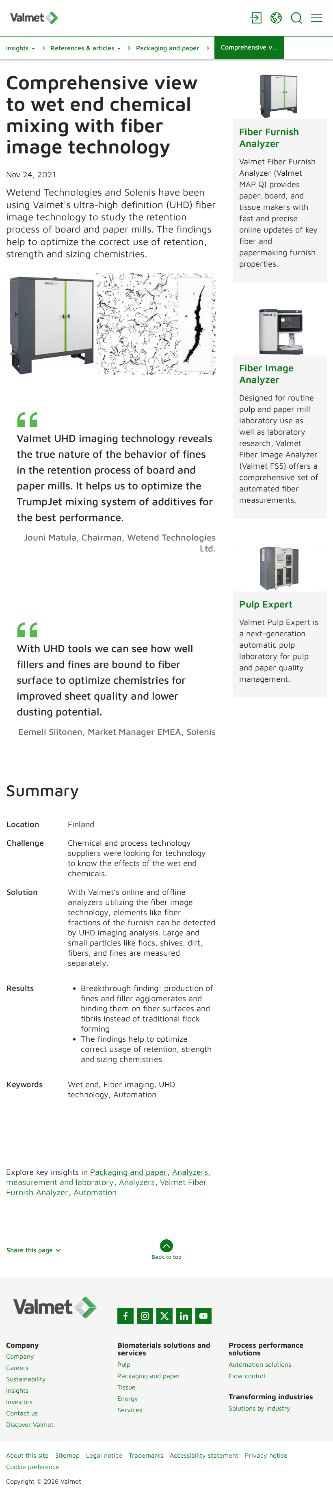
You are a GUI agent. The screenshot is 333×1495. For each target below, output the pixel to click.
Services (129, 1409)
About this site (27, 1455)
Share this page (29, 1250)
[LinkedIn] (184, 1316)
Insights (17, 1390)
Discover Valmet (30, 1424)
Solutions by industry (259, 1408)
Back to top (166, 1256)
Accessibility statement (204, 1455)
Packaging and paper (128, 1171)
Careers (17, 1367)
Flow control (247, 1375)
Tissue (126, 1387)
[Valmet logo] (126, 18)
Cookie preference (32, 1466)
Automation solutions (260, 1364)
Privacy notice (266, 1455)
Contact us (22, 1413)
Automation (95, 1192)
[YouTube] (203, 1316)
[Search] (296, 18)
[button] (20, 48)
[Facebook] (125, 1316)
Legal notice (104, 1455)
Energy (127, 1398)
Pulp (123, 1364)
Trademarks (146, 1455)
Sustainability (26, 1379)
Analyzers (137, 1182)
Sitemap (67, 1455)
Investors (19, 1401)
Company (20, 1356)
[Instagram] (145, 1316)
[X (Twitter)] (164, 1316)
